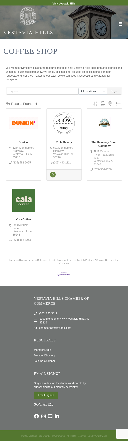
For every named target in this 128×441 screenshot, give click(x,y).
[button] (8, 104)
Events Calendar (57, 260)
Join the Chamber (44, 361)
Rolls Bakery (64, 142)
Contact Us (102, 260)
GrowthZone (101, 436)
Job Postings (87, 260)
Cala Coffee (23, 219)
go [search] (115, 91)
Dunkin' (23, 142)
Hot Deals (73, 260)
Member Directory (44, 355)
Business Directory (19, 260)
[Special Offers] (53, 176)
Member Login (42, 349)
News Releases (39, 260)
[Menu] (120, 24)
